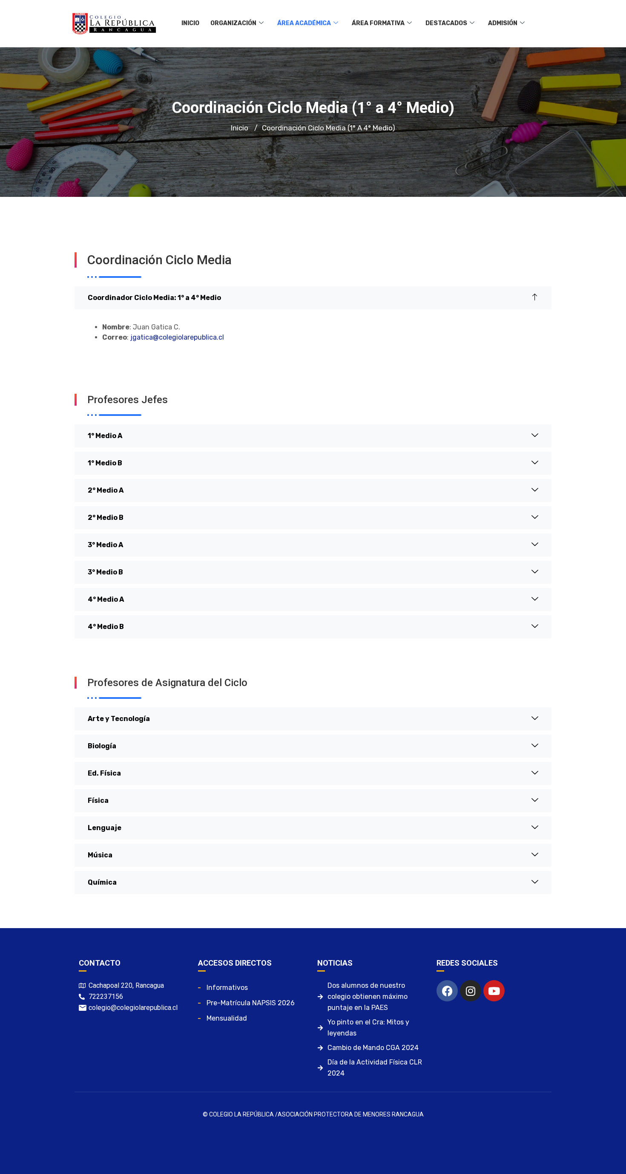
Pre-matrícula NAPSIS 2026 (251, 1003)
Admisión (502, 23)
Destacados (446, 23)
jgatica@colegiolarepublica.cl (177, 337)
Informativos (227, 988)
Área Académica (304, 23)
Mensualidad (227, 1018)
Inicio (190, 23)
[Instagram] (470, 990)
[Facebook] (447, 990)
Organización (233, 23)
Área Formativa (378, 23)
